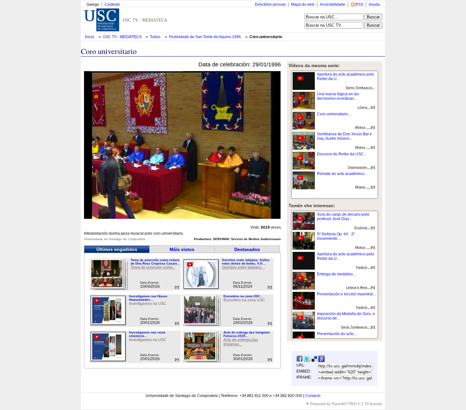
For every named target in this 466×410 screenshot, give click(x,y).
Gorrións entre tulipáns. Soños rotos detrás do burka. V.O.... (245, 261)
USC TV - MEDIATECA (122, 37)
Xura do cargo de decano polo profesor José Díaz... (343, 216)
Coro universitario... (334, 114)
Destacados (247, 249)
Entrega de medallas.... (337, 274)
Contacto (312, 395)
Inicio (90, 37)
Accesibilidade (332, 4)
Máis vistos (182, 249)
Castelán (112, 4)
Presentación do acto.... (337, 334)
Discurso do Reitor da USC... (341, 154)
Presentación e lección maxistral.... (347, 294)
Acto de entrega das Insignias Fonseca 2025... (246, 334)
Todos (155, 37)
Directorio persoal (270, 4)
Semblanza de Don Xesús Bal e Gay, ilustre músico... (344, 136)
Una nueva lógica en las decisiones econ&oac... (338, 96)
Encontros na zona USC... (243, 296)
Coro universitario (265, 37)
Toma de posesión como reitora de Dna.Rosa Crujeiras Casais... (155, 261)
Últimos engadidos (116, 249)
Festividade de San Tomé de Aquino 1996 (205, 37)
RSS (359, 4)
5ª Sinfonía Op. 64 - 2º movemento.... (336, 236)
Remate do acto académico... (342, 173)
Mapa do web (302, 4)
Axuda (374, 4)
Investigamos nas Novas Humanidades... (148, 297)
